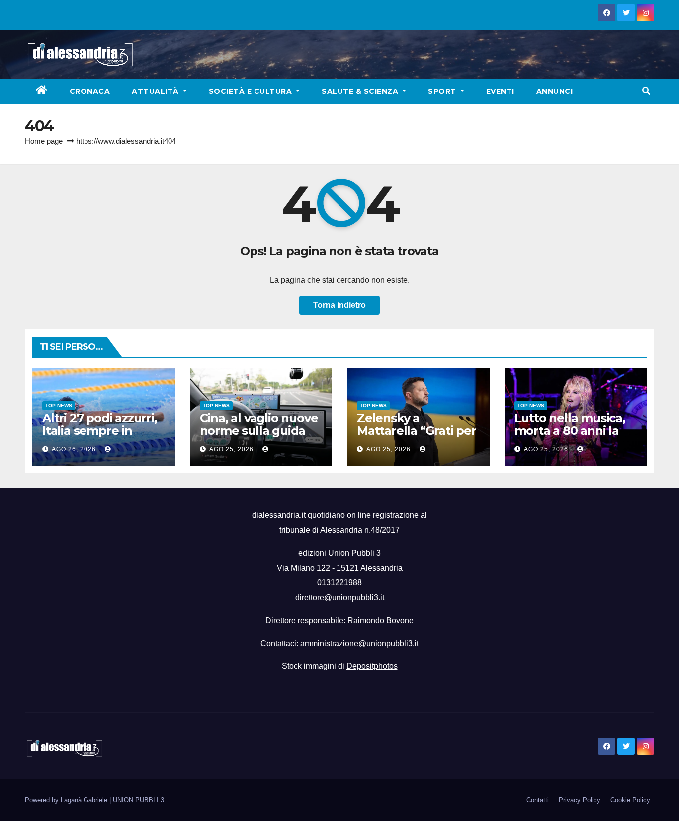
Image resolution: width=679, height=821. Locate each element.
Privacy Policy (579, 800)
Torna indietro (339, 305)
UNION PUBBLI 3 (138, 800)
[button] (646, 91)
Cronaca (90, 91)
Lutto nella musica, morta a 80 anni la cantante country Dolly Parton (569, 437)
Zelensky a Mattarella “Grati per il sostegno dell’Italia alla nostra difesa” (416, 437)
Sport (443, 91)
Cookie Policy (630, 800)
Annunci (554, 91)
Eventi (500, 91)
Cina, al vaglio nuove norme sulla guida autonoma (259, 430)
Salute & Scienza (361, 91)
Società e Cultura (251, 91)
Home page (44, 141)
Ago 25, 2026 (231, 449)
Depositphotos (372, 666)
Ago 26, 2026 (74, 449)
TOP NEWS (58, 405)
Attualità (156, 91)
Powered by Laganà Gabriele (67, 800)
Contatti (537, 800)
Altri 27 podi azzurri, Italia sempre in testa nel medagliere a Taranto (103, 437)
